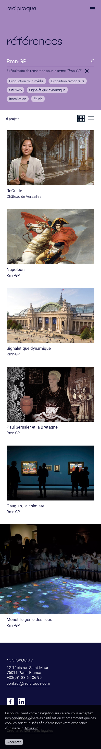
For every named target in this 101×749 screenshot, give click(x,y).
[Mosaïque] (81, 118)
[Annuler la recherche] (87, 71)
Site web (15, 90)
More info (31, 728)
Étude (38, 99)
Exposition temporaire (67, 81)
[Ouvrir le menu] (92, 8)
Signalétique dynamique (47, 90)
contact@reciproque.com (28, 683)
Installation (17, 99)
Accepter (14, 742)
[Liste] (90, 118)
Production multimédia (26, 81)
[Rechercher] (92, 61)
